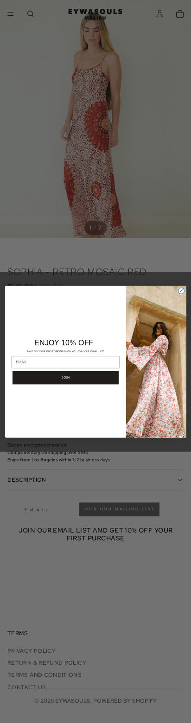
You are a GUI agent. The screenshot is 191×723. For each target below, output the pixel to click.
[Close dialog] (181, 291)
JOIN (65, 377)
